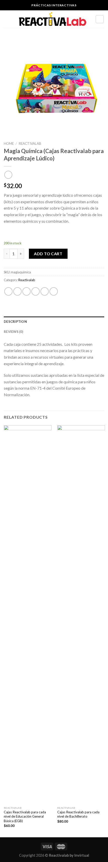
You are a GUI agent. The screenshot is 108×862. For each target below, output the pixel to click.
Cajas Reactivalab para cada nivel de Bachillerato (78, 814)
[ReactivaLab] (53, 19)
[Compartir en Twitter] (26, 291)
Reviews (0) (13, 332)
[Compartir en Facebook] (17, 291)
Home (9, 143)
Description (15, 322)
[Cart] (100, 19)
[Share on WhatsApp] (8, 291)
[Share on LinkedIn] (53, 291)
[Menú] (7, 19)
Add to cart (48, 253)
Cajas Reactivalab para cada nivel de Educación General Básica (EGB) (25, 816)
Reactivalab (30, 143)
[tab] (54, 322)
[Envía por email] (35, 291)
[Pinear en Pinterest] (44, 291)
